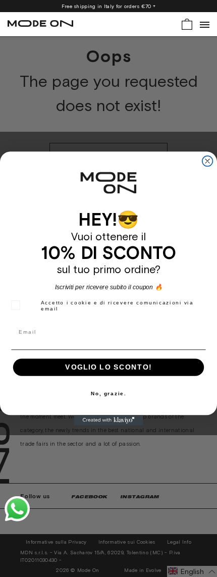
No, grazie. (109, 393)
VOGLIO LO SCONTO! (108, 367)
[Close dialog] (207, 161)
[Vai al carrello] (187, 23)
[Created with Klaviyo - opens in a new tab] (108, 420)
